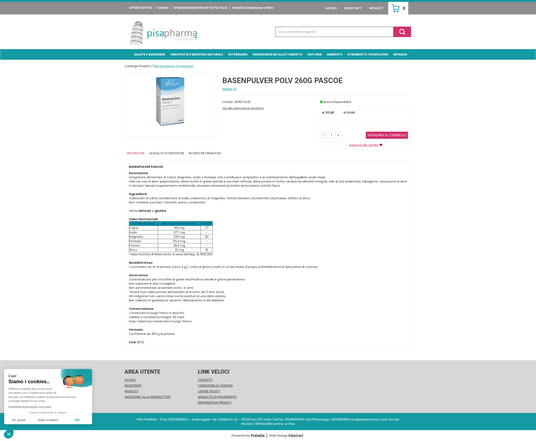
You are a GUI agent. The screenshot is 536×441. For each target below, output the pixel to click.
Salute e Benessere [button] (149, 54)
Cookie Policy (209, 391)
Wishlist (376, 8)
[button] (324, 135)
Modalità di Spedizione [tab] (166, 153)
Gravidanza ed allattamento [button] (278, 54)
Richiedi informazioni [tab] (205, 153)
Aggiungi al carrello (386, 135)
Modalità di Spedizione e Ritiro (253, 7)
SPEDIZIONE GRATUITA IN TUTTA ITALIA (200, 7)
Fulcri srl (296, 435)
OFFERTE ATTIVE (140, 7)
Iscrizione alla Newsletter (147, 397)
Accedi (331, 8)
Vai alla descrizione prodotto (243, 108)
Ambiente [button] (334, 54)
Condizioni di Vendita (215, 386)
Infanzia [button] (400, 54)
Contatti (162, 7)
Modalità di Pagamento (217, 397)
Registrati (353, 8)
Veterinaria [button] (237, 54)
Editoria (315, 54)
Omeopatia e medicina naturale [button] (196, 54)
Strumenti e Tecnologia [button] (367, 54)
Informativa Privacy (214, 403)
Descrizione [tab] (136, 153)
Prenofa (257, 435)
